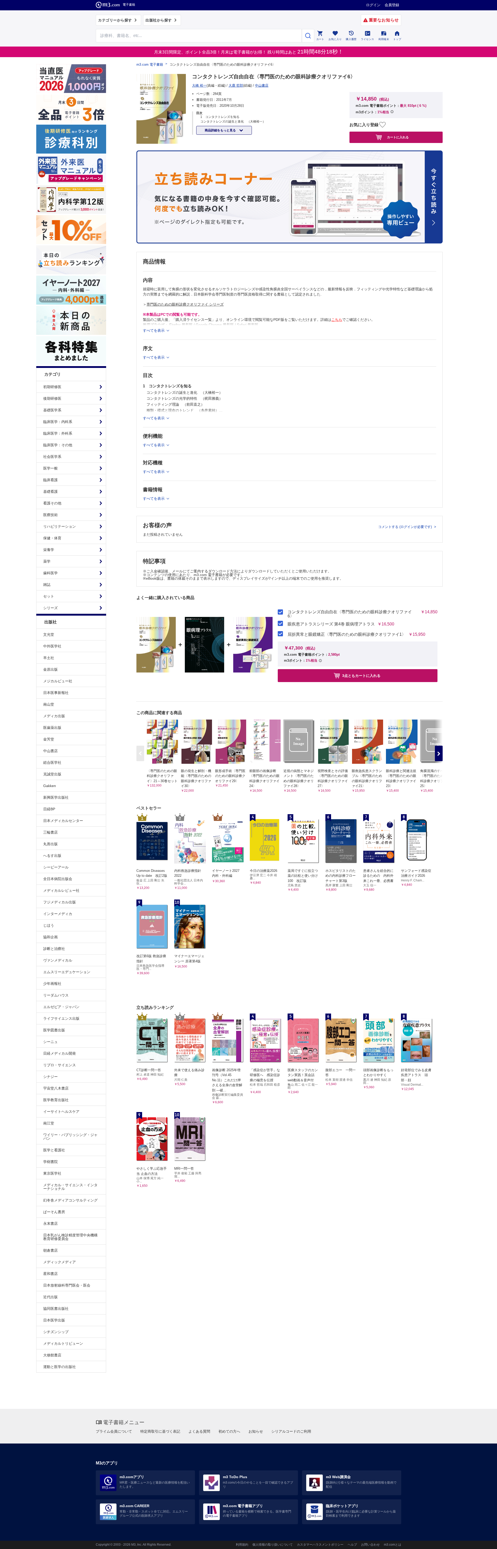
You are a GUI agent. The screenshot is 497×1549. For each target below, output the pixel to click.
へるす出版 (52, 855)
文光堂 (48, 634)
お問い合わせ (370, 1544)
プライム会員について (114, 1431)
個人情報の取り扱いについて (272, 1544)
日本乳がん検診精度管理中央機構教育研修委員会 (70, 1237)
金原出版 (50, 669)
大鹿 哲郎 (236, 85)
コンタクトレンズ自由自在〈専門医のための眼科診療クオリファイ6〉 (350, 614)
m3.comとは (392, 1544)
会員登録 (392, 5)
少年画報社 (52, 983)
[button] (439, 753)
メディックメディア (59, 1262)
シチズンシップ (56, 1332)
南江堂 (48, 1123)
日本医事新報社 (56, 693)
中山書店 (50, 751)
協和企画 (50, 937)
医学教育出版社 (56, 1100)
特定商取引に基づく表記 (160, 1431)
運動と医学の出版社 (59, 1367)
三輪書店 (50, 832)
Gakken (49, 786)
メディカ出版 (54, 716)
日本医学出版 (54, 1320)
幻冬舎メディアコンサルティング (70, 1200)
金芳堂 (48, 739)
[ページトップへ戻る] (482, 1540)
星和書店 (50, 1274)
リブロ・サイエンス (59, 1065)
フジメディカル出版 (59, 902)
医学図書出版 (54, 1030)
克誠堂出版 (52, 774)
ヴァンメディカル (57, 960)
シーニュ (50, 1042)
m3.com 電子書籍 (149, 64)
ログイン (373, 5)
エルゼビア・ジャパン (61, 1007)
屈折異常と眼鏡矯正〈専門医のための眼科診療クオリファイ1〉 (347, 634)
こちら (336, 320)
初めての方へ (229, 1431)
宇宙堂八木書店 (56, 1088)
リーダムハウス (56, 995)
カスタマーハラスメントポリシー (320, 1544)
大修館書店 (52, 1355)
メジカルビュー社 (57, 681)
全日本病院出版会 (57, 879)
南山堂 (48, 704)
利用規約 (242, 1544)
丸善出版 (50, 844)
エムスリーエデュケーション (66, 972)
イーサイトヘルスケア (61, 1111)
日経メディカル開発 (59, 1053)
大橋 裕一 (199, 85)
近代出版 (50, 1297)
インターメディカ (57, 914)
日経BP (49, 809)
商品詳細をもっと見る (221, 130)
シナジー (50, 1077)
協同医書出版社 (56, 1308)
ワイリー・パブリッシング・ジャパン (70, 1136)
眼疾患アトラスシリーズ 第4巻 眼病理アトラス (331, 624)
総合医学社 (52, 762)
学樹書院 (50, 1162)
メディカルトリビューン (63, 1343)
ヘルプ (352, 1544)
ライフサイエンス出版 (61, 1018)
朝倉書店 (50, 1250)
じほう (48, 925)
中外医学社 (52, 646)
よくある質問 (199, 1431)
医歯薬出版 (52, 728)
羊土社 (48, 658)
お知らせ (255, 1431)
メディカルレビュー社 (61, 890)
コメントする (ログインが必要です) (405, 527)
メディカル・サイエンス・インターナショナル (70, 1187)
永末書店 (50, 1223)
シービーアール (56, 867)
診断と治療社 (54, 949)
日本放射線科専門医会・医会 (66, 1285)
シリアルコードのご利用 (291, 1431)
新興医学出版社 (56, 797)
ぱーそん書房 (54, 1212)
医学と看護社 (54, 1150)
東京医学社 (52, 1173)
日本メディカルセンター (63, 821)
